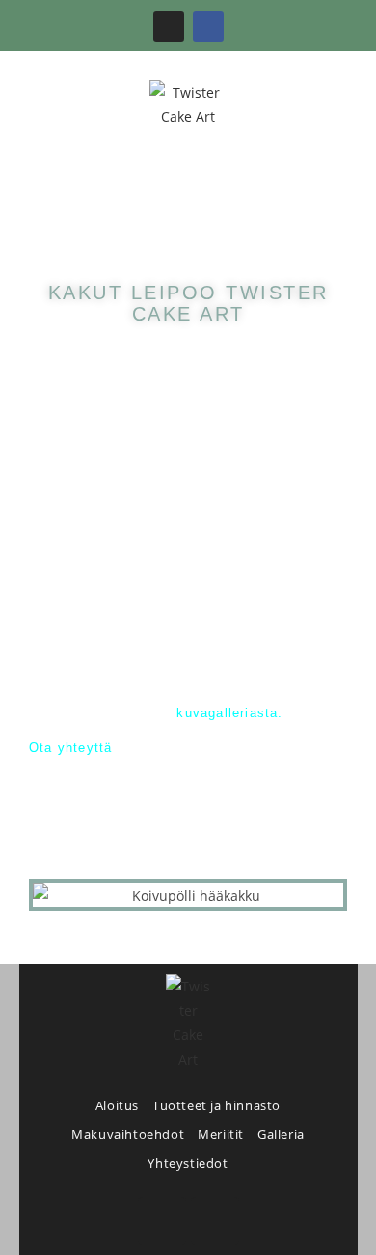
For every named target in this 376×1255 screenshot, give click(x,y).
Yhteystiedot (188, 1163)
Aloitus (117, 1105)
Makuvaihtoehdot (127, 1134)
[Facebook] (208, 26)
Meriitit (221, 1134)
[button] (188, 186)
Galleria (281, 1134)
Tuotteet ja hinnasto (216, 1105)
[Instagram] (168, 26)
